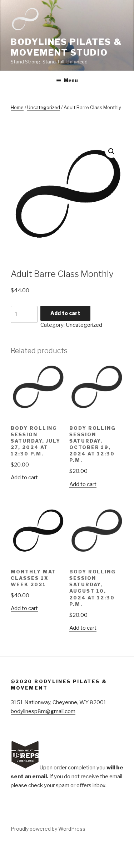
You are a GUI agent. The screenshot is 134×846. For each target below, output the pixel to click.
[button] (111, 151)
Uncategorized (43, 107)
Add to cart (65, 313)
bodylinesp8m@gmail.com (43, 711)
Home (17, 107)
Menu (71, 80)
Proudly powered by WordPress (48, 829)
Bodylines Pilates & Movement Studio (66, 47)
